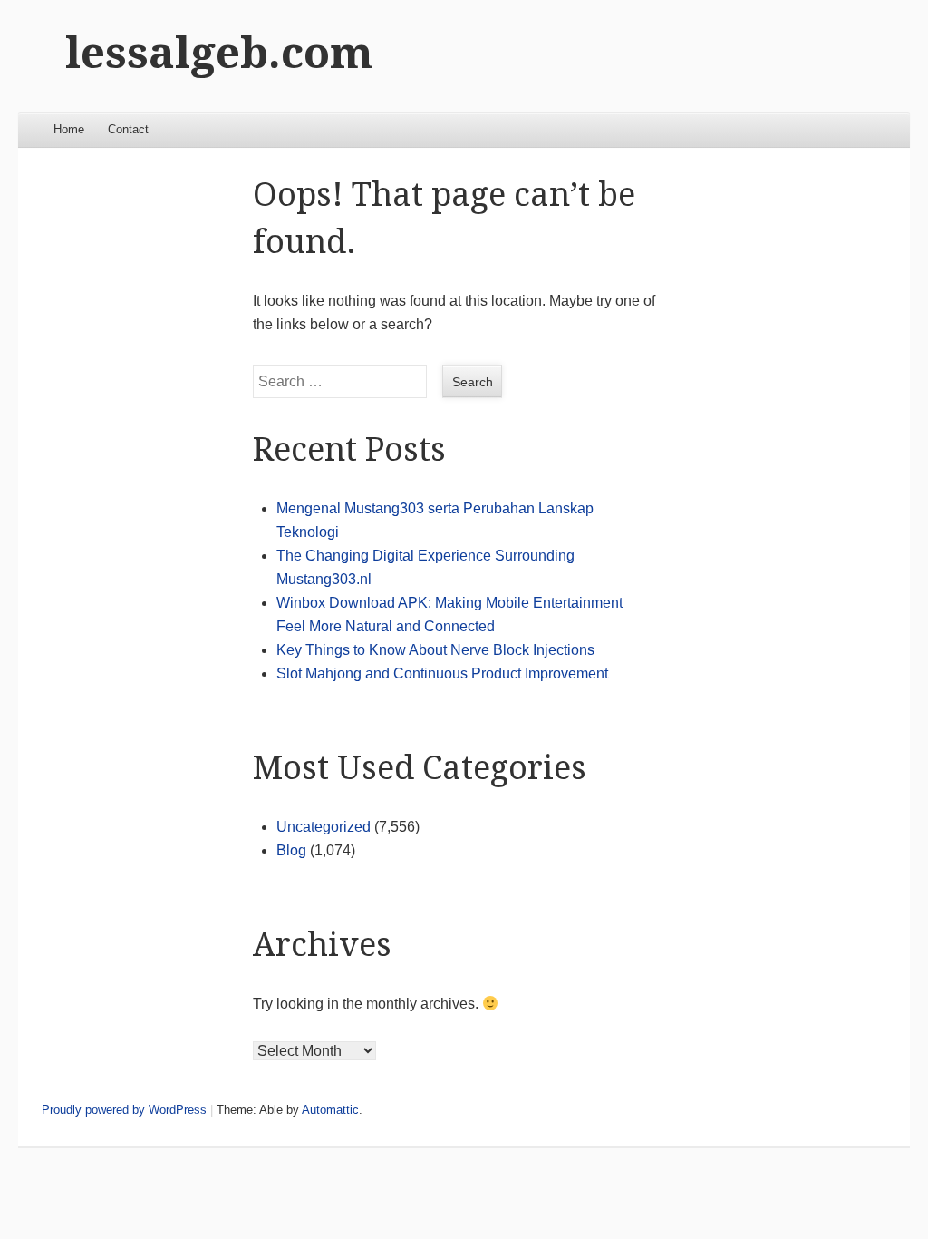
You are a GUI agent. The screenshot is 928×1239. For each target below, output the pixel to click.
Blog (291, 850)
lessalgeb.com (218, 53)
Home (68, 129)
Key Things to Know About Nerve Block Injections (435, 650)
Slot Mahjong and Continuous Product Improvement (442, 673)
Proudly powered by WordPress (124, 1110)
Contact (128, 129)
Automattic (330, 1110)
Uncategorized (323, 826)
